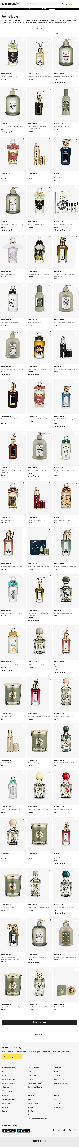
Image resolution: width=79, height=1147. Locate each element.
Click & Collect (32, 1075)
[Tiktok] (64, 1131)
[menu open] (75, 4)
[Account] (62, 4)
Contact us (5, 1071)
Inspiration (31, 1099)
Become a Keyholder (10, 1057)
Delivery (30, 1071)
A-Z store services (8, 1099)
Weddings (56, 1107)
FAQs (4, 1075)
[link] (13, 77)
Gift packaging (7, 1091)
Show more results (39, 1022)
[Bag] (70, 4)
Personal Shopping (8, 1083)
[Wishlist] (66, 4)
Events (4, 1111)
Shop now (52, 9)
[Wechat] (69, 1131)
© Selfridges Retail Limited (39, 1143)
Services (5, 1107)
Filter (19, 33)
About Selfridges (33, 1103)
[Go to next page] (75, 1029)
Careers (30, 1107)
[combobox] (41, 4)
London (55, 1071)
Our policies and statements (37, 1119)
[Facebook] (53, 1131)
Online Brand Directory (35, 1087)
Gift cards (5, 1087)
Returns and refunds (9, 1079)
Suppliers (31, 1111)
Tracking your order (34, 1083)
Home (6, 13)
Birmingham (57, 1075)
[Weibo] (75, 1131)
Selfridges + (32, 1079)
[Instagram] (59, 1131)
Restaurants (6, 1103)
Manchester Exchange (60, 1083)
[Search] (25, 4)
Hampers (56, 1103)
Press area (31, 1115)
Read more (5, 25)
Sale (54, 1099)
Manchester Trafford (60, 1079)
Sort (57, 33)
